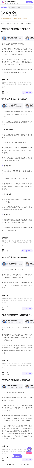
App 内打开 (18, 456)
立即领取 (29, 2)
